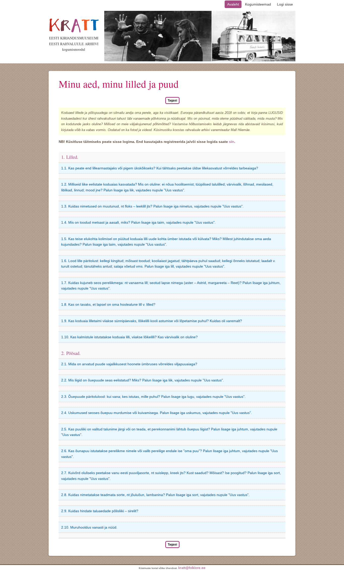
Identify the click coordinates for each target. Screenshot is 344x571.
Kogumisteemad (258, 4)
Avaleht (233, 4)
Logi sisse (285, 4)
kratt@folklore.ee (191, 568)
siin (231, 142)
